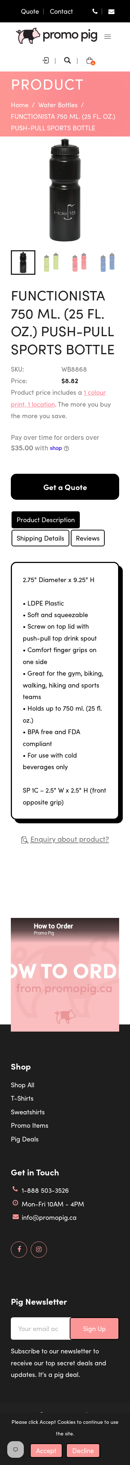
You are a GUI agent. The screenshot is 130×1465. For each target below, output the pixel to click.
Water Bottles (58, 104)
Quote (30, 11)
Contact (61, 11)
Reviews (88, 538)
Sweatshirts (28, 1112)
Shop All (22, 1084)
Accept (46, 1450)
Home (20, 104)
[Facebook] (19, 1249)
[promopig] (56, 35)
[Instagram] (39, 1249)
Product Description (46, 519)
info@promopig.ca (49, 1217)
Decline (83, 1450)
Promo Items (29, 1125)
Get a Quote (65, 486)
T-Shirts (22, 1098)
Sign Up (94, 1328)
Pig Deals (25, 1139)
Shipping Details (40, 538)
